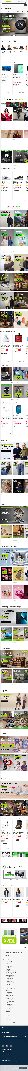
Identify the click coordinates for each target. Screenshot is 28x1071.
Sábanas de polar (9, 995)
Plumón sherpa (9, 998)
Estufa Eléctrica (9, 976)
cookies (2, 1069)
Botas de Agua (9, 1007)
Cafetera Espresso (10, 982)
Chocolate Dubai (9, 981)
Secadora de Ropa (10, 975)
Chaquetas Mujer (9, 961)
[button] (14, 5)
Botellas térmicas (9, 999)
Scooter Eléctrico (9, 973)
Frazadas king (9, 996)
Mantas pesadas (9, 990)
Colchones (8, 1019)
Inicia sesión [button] (21, 1)
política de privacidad (11, 1068)
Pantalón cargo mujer (10, 970)
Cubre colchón (9, 992)
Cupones (4, 11)
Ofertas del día (11, 11)
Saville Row (8, 963)
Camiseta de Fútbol (10, 978)
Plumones (8, 993)
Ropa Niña (8, 969)
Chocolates (8, 979)
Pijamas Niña (9, 966)
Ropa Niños (8, 967)
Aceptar (23, 1068)
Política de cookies (6, 1051)
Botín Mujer (8, 1005)
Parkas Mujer (9, 1002)
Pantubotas (8, 1008)
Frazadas (8, 1011)
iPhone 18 (8, 984)
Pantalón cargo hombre (11, 972)
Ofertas (23, 11)
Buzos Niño (8, 964)
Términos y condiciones (7, 1049)
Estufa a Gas (8, 1010)
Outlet (18, 11)
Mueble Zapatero (9, 1018)
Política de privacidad (7, 1054)
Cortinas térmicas (10, 1001)
